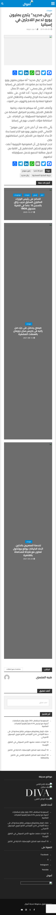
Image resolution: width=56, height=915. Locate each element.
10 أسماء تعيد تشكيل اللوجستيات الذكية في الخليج (28, 750)
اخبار (42, 195)
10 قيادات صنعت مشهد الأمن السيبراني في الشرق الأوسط (28, 743)
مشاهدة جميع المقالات (13, 669)
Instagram (44, 865)
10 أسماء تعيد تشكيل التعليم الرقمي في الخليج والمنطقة (30, 756)
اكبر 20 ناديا (38, 170)
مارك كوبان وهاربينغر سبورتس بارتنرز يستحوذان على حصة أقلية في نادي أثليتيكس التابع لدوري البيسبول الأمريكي (28, 734)
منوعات (49, 10)
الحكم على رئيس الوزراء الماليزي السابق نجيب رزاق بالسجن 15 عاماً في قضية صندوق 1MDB (28, 203)
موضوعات (17, 195)
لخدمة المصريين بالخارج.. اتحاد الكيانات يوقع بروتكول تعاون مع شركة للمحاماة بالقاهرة (28, 550)
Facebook (45, 854)
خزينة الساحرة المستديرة (41, 175)
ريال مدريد (25, 175)
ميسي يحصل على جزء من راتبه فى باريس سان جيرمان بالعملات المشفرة (28, 331)
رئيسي (35, 195)
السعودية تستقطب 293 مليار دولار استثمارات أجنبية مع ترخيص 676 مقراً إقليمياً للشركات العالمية (30, 723)
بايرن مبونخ (26, 170)
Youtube (45, 869)
